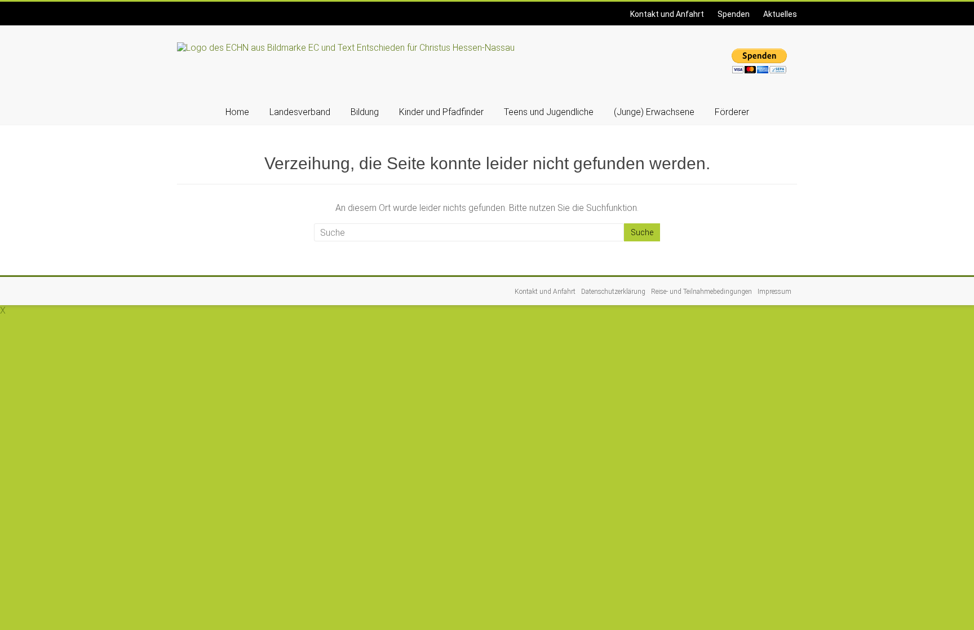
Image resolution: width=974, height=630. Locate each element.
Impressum (774, 292)
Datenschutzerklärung (613, 292)
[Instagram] (182, 8)
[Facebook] (178, 8)
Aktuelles (780, 14)
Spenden (734, 14)
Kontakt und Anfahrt (667, 14)
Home (237, 112)
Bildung (365, 112)
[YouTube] (185, 8)
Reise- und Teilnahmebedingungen (701, 292)
